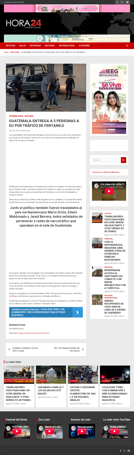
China (14, 296)
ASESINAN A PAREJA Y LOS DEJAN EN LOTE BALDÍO (51, 390)
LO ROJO (107, 213)
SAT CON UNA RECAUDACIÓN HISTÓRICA (67, 349)
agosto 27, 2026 (108, 404)
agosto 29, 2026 (111, 291)
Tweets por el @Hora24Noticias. (106, 172)
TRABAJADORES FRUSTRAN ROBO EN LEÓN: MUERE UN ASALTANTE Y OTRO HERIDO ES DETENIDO (114, 224)
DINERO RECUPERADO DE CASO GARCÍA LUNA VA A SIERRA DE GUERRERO (114, 306)
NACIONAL (50, 45)
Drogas (21, 333)
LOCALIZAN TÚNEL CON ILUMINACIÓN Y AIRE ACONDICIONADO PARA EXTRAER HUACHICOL (114, 394)
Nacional (37, 333)
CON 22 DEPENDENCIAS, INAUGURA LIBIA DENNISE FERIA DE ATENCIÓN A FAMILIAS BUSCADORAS (114, 250)
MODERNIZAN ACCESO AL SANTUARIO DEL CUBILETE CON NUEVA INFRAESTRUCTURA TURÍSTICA (115, 279)
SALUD (22, 45)
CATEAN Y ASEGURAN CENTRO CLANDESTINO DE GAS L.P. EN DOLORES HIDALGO (83, 394)
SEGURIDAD (35, 45)
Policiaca (46, 333)
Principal (108, 239)
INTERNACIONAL (67, 45)
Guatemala (29, 333)
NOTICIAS (10, 45)
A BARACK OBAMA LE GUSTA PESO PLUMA (25, 349)
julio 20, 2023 (14, 131)
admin (121, 235)
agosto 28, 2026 (111, 316)
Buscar (123, 160)
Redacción (25, 131)
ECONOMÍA (84, 45)
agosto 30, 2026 (111, 235)
